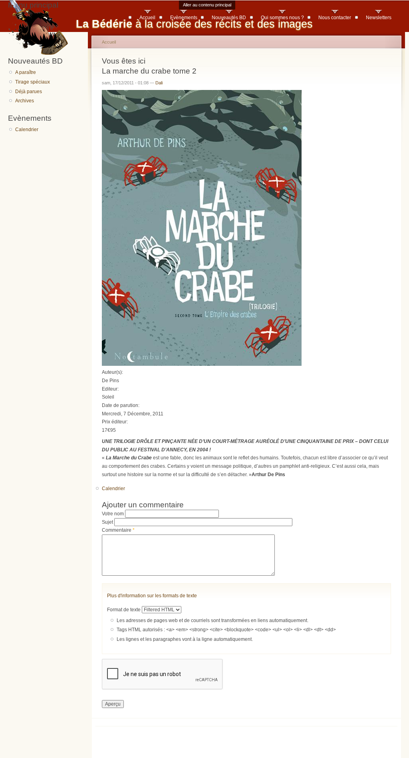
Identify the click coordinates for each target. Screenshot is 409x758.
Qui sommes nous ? (282, 17)
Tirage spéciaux (32, 82)
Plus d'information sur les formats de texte (152, 595)
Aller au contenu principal (207, 4)
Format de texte (124, 609)
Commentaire (118, 530)
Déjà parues (28, 91)
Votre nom (113, 514)
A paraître (25, 72)
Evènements (183, 17)
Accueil (147, 17)
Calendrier (26, 129)
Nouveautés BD (229, 17)
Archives (24, 101)
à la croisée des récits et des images (194, 24)
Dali (159, 82)
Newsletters (378, 17)
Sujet (108, 522)
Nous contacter (334, 17)
